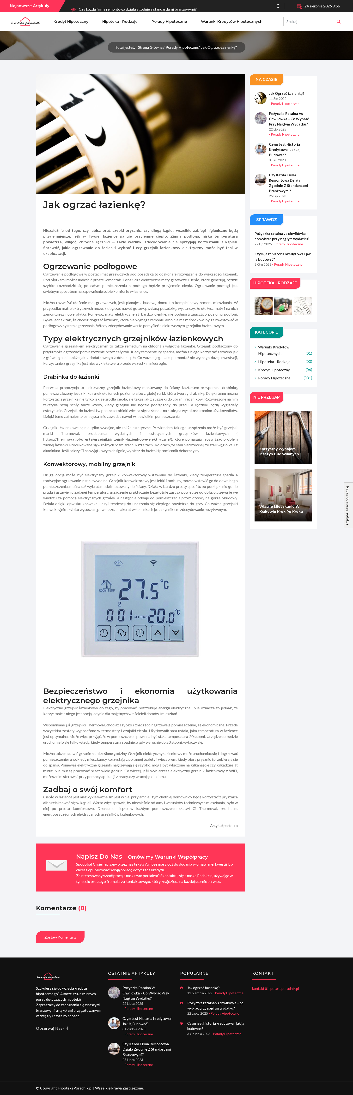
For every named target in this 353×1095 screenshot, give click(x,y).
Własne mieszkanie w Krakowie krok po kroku (281, 509)
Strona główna (150, 47)
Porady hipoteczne (169, 21)
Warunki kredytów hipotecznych (231, 21)
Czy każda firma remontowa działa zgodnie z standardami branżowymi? (138, 6)
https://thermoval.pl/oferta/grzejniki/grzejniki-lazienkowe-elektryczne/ (107, 439)
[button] (278, 7)
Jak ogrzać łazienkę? (219, 47)
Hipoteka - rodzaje (120, 21)
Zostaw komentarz (60, 937)
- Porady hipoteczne (284, 104)
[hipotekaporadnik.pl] (339, 22)
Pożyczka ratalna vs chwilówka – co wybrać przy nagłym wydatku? (289, 118)
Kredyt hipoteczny (71, 21)
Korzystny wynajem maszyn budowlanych (279, 451)
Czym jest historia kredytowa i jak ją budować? (284, 149)
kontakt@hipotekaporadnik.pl (275, 988)
